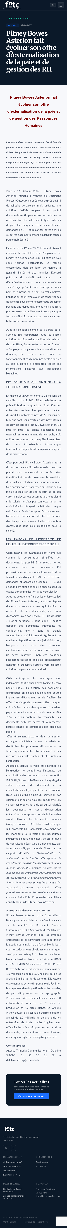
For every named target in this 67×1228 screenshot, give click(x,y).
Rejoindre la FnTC (11, 1174)
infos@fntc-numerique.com (48, 1196)
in (13, 1148)
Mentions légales (10, 1222)
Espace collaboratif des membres (14, 1197)
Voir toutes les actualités (31, 1096)
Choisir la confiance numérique (12, 1190)
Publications (42, 1162)
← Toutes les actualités (18, 18)
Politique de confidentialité (36, 1222)
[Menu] (61, 5)
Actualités (41, 1166)
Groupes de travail (12, 1166)
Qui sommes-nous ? (12, 1162)
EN (53, 5)
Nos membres (10, 1170)
